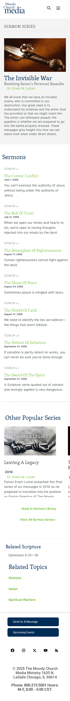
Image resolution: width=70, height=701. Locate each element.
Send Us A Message (25, 621)
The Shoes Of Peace (20, 282)
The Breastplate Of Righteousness (32, 250)
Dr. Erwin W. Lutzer (21, 88)
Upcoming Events (23, 632)
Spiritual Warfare (22, 600)
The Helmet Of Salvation (25, 342)
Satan (13, 589)
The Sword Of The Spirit (24, 375)
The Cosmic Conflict (21, 176)
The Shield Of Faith (20, 310)
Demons (15, 578)
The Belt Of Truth (19, 213)
